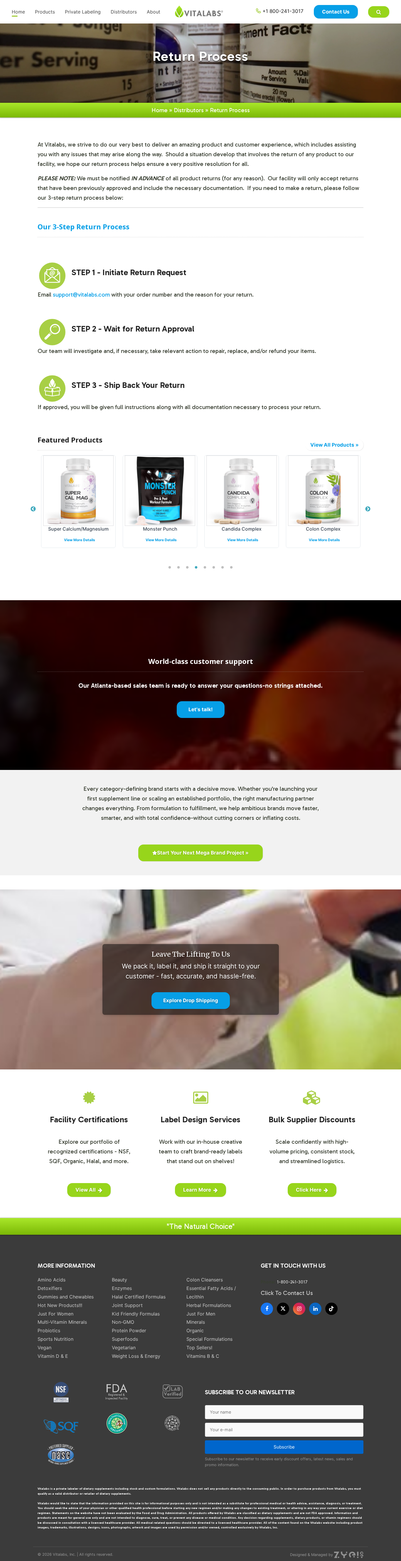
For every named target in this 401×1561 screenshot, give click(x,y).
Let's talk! (200, 709)
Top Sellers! (199, 1347)
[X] (283, 1309)
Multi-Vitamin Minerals (62, 1322)
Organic (195, 1330)
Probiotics (49, 1330)
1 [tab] (170, 568)
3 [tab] (187, 568)
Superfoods (125, 1339)
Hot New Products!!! (60, 1305)
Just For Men (200, 1314)
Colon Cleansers (204, 1280)
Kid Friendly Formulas (136, 1314)
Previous (33, 509)
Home (18, 11)
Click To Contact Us (287, 1292)
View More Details (79, 540)
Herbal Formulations (208, 1305)
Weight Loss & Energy (136, 1356)
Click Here (308, 1190)
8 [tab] (231, 568)
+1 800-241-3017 (282, 11)
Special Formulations (209, 1339)
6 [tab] (214, 568)
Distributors (124, 11)
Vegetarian (124, 1347)
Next (368, 509)
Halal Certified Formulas (139, 1297)
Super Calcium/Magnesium (78, 529)
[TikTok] (331, 1309)
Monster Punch (160, 529)
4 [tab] (196, 568)
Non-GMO (123, 1322)
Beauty (119, 1280)
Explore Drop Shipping (190, 1000)
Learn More (197, 1190)
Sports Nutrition (55, 1339)
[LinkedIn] (315, 1309)
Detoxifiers (50, 1288)
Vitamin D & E (53, 1356)
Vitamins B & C (202, 1356)
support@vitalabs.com (82, 294)
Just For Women (55, 1314)
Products (45, 11)
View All (85, 1190)
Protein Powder (129, 1330)
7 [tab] (222, 568)
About (153, 11)
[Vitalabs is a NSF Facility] (61, 1392)
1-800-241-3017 (292, 1282)
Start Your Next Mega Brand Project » (203, 853)
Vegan (44, 1347)
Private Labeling (83, 11)
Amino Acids (51, 1280)
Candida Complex (242, 529)
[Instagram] (299, 1309)
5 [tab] (205, 568)
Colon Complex (323, 529)
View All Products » (334, 445)
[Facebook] (267, 1309)
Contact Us (336, 12)
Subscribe (284, 1447)
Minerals (195, 1322)
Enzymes (122, 1288)
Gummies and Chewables (66, 1297)
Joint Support (127, 1305)
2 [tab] (178, 568)
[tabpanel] (78, 506)
